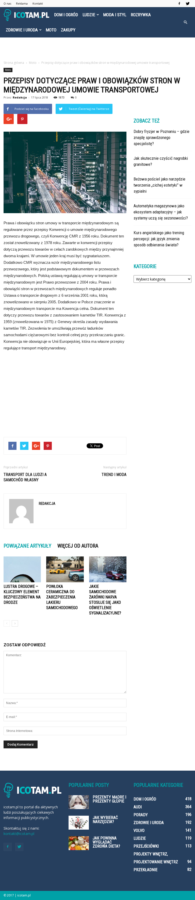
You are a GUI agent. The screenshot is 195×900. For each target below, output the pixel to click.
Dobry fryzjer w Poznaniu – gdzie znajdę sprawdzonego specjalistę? (161, 137)
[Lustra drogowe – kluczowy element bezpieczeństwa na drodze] (22, 569)
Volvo (139, 830)
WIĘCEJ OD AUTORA (77, 546)
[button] (185, 22)
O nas (7, 3)
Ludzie (89, 14)
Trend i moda (114, 474)
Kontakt (37, 3)
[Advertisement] (97, 48)
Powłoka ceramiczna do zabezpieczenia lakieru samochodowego (62, 597)
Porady (141, 814)
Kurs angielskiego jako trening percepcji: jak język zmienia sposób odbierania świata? (159, 238)
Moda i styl (114, 14)
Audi (138, 807)
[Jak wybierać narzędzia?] (79, 823)
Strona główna (14, 63)
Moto (51, 29)
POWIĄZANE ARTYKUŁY (27, 546)
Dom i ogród (66, 14)
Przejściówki (146, 846)
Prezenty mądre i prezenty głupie (109, 799)
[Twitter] (187, 3)
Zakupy (68, 29)
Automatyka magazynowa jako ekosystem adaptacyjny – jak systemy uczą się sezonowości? (161, 212)
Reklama (22, 3)
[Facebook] (179, 3)
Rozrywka (141, 14)
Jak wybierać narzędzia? (105, 819)
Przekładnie (145, 869)
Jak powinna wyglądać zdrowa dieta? (106, 842)
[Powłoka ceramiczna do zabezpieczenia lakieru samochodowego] (65, 569)
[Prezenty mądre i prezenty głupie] (79, 802)
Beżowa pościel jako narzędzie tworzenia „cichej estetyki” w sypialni (159, 185)
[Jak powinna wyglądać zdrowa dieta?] (79, 843)
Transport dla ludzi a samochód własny (25, 477)
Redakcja (20, 97)
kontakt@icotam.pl (19, 833)
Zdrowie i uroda (22, 29)
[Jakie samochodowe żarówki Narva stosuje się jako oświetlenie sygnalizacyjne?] (107, 569)
